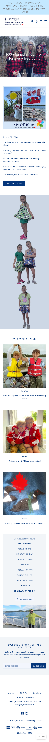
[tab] (21, 73)
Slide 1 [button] (21, 73)
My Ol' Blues (18, 720)
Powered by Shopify (33, 720)
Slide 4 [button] (27, 73)
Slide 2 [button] (23, 73)
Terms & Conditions (24, 697)
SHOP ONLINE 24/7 (14, 183)
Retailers (37, 693)
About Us (12, 693)
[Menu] (45, 21)
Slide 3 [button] (25, 73)
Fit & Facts (25, 693)
